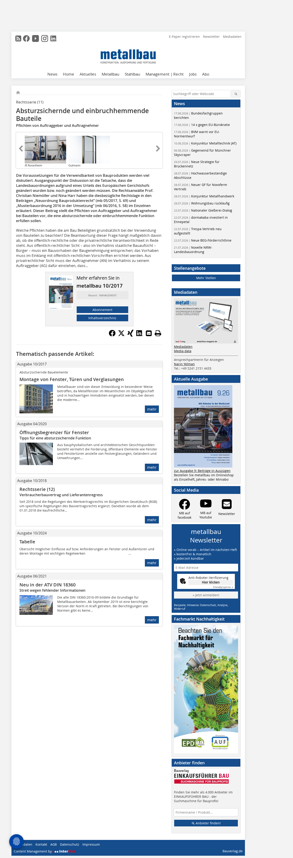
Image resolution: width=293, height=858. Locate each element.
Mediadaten (232, 36)
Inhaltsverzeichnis (102, 318)
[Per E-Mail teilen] (148, 333)
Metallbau (110, 74)
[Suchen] (235, 93)
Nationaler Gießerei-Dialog (203, 210)
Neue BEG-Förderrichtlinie (202, 240)
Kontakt (41, 844)
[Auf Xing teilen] (130, 335)
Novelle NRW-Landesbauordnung (193, 249)
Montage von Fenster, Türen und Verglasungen (71, 379)
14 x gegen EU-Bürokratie (202, 125)
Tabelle (27, 542)
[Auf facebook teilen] (112, 335)
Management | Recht (165, 74)
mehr (152, 409)
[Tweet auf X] (121, 335)
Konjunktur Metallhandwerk (204, 196)
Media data (182, 351)
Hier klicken (211, 582)
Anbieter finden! (208, 823)
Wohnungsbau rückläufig (202, 203)
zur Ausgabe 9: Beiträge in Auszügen (202, 470)
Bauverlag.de (232, 851)
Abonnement (102, 310)
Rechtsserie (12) (37, 489)
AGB (53, 844)
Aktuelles (88, 74)
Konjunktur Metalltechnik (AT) (205, 143)
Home (68, 74)
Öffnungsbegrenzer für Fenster (54, 432)
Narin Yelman (184, 364)
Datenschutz (69, 844)
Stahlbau (132, 74)
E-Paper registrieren (184, 36)
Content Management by (33, 851)
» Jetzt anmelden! (206, 595)
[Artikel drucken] (158, 333)
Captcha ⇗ (223, 587)
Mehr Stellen (206, 278)
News (52, 74)
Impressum (91, 844)
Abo (205, 74)
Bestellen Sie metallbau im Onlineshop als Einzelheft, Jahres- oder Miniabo (204, 477)
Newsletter (211, 36)
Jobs (193, 74)
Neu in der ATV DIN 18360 (47, 585)
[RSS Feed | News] (18, 38)
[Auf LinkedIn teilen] (139, 335)
